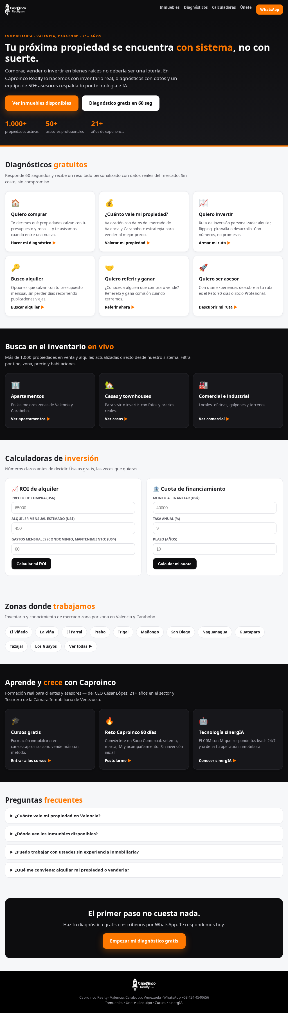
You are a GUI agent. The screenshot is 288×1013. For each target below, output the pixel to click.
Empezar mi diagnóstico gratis (144, 941)
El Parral (74, 632)
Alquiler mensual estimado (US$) (43, 518)
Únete (246, 7)
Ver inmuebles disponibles (41, 103)
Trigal (123, 632)
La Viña (47, 632)
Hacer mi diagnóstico (33, 242)
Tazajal (16, 646)
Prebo (99, 632)
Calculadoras (224, 7)
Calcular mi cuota (175, 564)
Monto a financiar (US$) (176, 498)
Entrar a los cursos (31, 760)
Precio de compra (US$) (33, 498)
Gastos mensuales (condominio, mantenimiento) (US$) (64, 539)
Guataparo (250, 632)
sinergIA (176, 1002)
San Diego (180, 632)
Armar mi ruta (215, 242)
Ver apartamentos (30, 418)
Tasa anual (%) (166, 518)
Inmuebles (169, 7)
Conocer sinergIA (217, 760)
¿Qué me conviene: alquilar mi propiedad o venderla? (72, 870)
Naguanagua (214, 632)
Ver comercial (214, 418)
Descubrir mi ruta (218, 307)
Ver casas (116, 418)
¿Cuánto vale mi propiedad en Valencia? (57, 815)
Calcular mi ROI (31, 564)
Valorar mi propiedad (127, 242)
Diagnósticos (196, 7)
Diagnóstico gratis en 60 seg (120, 103)
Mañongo (150, 632)
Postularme (118, 760)
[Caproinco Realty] (15, 9)
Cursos (160, 1002)
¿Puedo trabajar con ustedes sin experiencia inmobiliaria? (77, 852)
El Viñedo (19, 632)
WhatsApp (269, 9)
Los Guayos (46, 646)
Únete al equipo (139, 1002)
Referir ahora (120, 307)
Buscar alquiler (27, 307)
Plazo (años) (165, 539)
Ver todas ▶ (80, 646)
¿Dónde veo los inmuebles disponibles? (56, 833)
